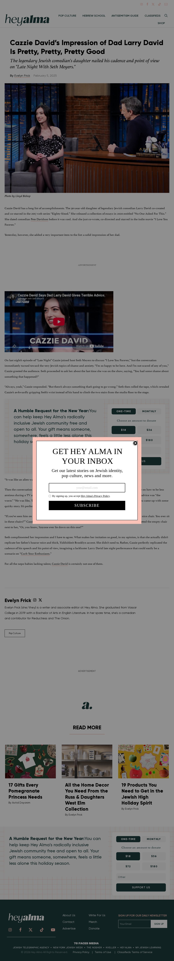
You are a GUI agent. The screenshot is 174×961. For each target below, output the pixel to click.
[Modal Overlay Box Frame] (87, 480)
